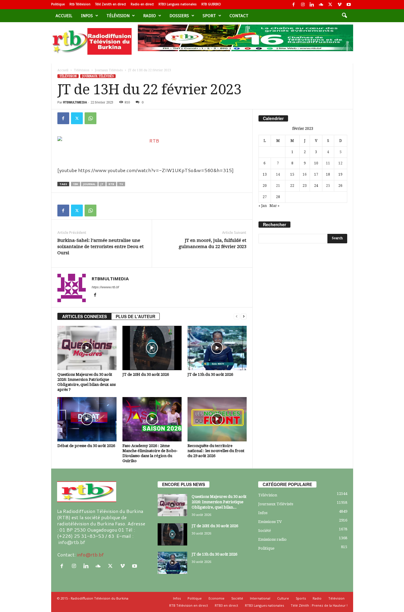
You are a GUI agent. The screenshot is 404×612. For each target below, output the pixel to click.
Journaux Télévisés (109, 70)
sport (209, 15)
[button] (344, 15)
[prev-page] (237, 316)
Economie (216, 598)
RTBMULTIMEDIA (75, 102)
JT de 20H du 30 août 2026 (145, 374)
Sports (301, 598)
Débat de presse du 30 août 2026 (86, 445)
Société (264, 530)
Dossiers (179, 15)
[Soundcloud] (321, 4)
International (260, 598)
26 (340, 186)
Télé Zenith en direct (110, 4)
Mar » (274, 206)
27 (265, 197)
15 (292, 174)
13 (265, 174)
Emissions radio (272, 539)
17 (316, 174)
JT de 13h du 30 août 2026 (210, 374)
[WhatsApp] (90, 118)
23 (305, 186)
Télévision (118, 15)
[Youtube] (348, 4)
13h (75, 184)
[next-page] (244, 316)
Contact (239, 15)
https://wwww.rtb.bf (105, 287)
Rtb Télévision (80, 4)
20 (265, 186)
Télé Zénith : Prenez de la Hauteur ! (319, 605)
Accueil (64, 15)
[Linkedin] (312, 4)
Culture (283, 598)
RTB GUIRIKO (211, 4)
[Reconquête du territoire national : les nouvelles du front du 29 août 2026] (217, 419)
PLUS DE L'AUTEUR (135, 316)
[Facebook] (293, 4)
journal (89, 184)
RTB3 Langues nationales (178, 4)
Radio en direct (142, 4)
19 (340, 174)
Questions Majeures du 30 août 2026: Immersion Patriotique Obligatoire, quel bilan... (219, 501)
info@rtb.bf (90, 554)
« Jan (262, 206)
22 (292, 186)
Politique (58, 4)
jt (102, 184)
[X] (330, 4)
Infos (87, 15)
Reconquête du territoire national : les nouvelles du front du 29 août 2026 (216, 450)
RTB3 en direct (226, 605)
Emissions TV (270, 521)
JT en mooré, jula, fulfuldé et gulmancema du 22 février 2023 (212, 243)
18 (328, 174)
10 (316, 163)
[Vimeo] (339, 4)
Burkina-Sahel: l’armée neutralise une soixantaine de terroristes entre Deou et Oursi (100, 246)
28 (278, 197)
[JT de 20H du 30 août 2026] (152, 348)
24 (316, 186)
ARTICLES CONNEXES (84, 316)
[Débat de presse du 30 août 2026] (87, 419)
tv (121, 184)
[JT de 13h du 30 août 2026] (217, 348)
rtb (111, 184)
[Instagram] (302, 4)
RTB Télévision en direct (188, 605)
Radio (149, 15)
